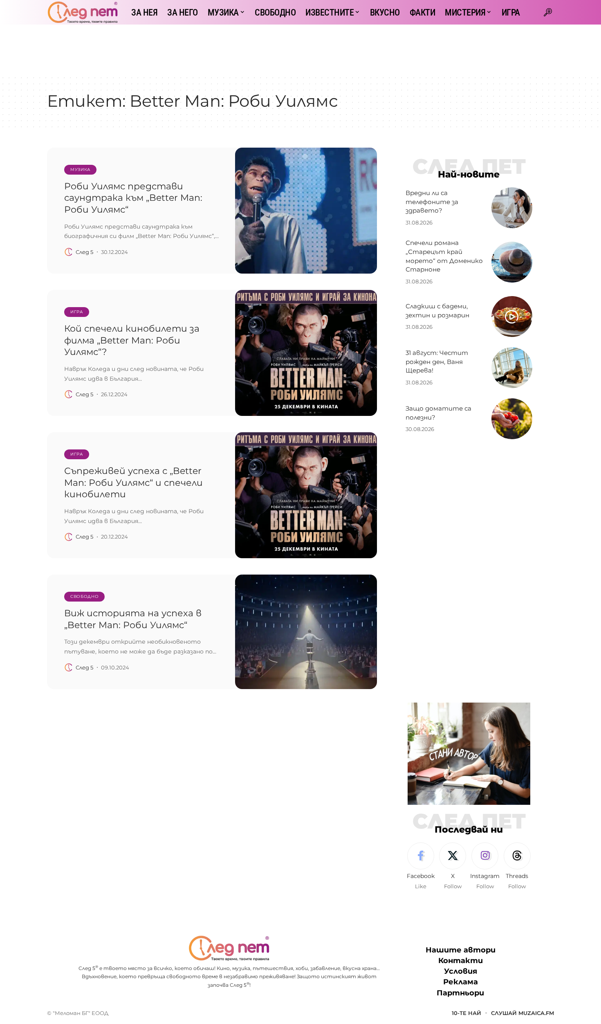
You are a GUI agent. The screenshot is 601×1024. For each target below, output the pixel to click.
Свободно (84, 596)
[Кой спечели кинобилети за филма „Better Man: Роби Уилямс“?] (306, 353)
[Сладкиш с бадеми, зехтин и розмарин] (511, 316)
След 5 (84, 252)
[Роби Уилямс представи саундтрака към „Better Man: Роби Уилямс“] (306, 211)
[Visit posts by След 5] (68, 251)
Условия (460, 971)
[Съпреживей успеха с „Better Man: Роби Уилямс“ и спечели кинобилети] (306, 495)
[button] (548, 12)
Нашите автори (461, 949)
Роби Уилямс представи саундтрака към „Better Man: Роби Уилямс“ (133, 198)
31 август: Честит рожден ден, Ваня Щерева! (437, 362)
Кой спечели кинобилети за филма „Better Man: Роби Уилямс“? (132, 340)
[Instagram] (485, 866)
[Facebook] (421, 866)
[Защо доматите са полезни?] (511, 418)
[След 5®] (82, 12)
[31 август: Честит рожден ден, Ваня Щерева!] (511, 367)
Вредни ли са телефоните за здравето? (432, 202)
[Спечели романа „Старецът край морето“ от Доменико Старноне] (511, 262)
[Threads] (517, 866)
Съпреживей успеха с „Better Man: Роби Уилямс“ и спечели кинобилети (133, 482)
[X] (452, 866)
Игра (76, 311)
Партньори (460, 992)
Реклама (460, 981)
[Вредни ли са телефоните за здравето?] (511, 207)
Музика (80, 169)
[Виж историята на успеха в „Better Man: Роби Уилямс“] (306, 632)
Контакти (460, 960)
